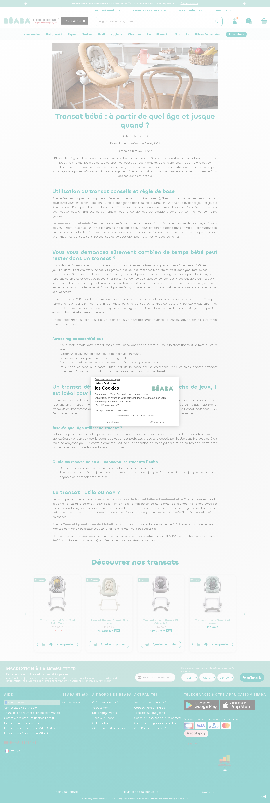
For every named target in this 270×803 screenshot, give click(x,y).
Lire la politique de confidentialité (111, 410)
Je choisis (113, 421)
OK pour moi (157, 421)
